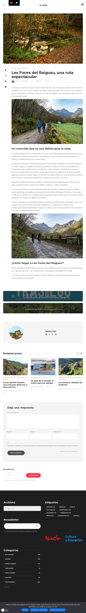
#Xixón (76, 515)
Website (57, 432)
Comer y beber (22, 563)
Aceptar (25, 610)
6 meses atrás (13, 390)
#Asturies (51, 507)
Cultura (59, 307)
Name (9, 432)
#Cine (72, 507)
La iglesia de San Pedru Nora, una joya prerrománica (44, 309)
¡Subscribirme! (33, 475)
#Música (50, 515)
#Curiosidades (65, 510)
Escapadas (16, 68)
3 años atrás (25, 81)
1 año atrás (68, 389)
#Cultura (51, 510)
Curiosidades (29, 295)
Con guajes (22, 568)
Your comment (13, 412)
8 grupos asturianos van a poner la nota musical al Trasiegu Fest (46, 297)
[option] (15, 375)
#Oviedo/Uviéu (63, 515)
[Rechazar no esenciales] (83, 607)
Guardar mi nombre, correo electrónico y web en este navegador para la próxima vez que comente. (42, 446)
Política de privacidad (57, 610)
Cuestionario (22, 573)
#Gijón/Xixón (65, 513)
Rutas (25, 68)
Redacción (19, 81)
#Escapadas (51, 513)
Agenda (22, 559)
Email (32, 432)
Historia (62, 379)
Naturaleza (19, 377)
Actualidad (46, 377)
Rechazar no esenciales (39, 610)
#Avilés (62, 507)
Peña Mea (61, 275)
